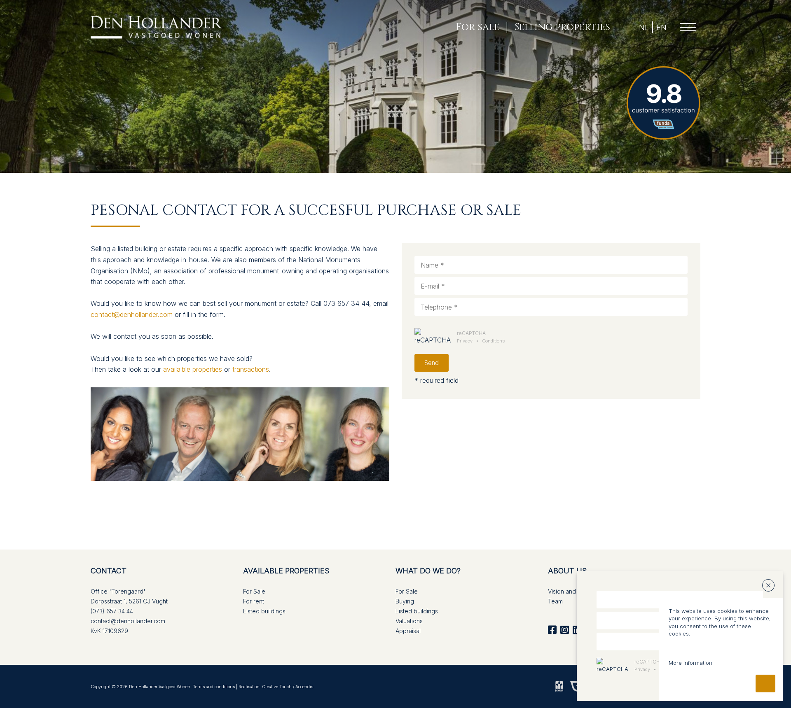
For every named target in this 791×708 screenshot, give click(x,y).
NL (644, 27)
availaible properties (192, 369)
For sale (477, 27)
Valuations (409, 620)
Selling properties (562, 27)
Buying (405, 601)
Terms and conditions (214, 686)
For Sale (254, 591)
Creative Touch (277, 686)
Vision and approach (576, 591)
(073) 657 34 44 (112, 611)
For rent (253, 601)
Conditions (493, 341)
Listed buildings (264, 611)
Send (431, 363)
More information (690, 662)
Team (555, 601)
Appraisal (408, 630)
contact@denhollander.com (132, 314)
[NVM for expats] (559, 685)
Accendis (304, 686)
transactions (250, 369)
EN (661, 27)
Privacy (465, 341)
